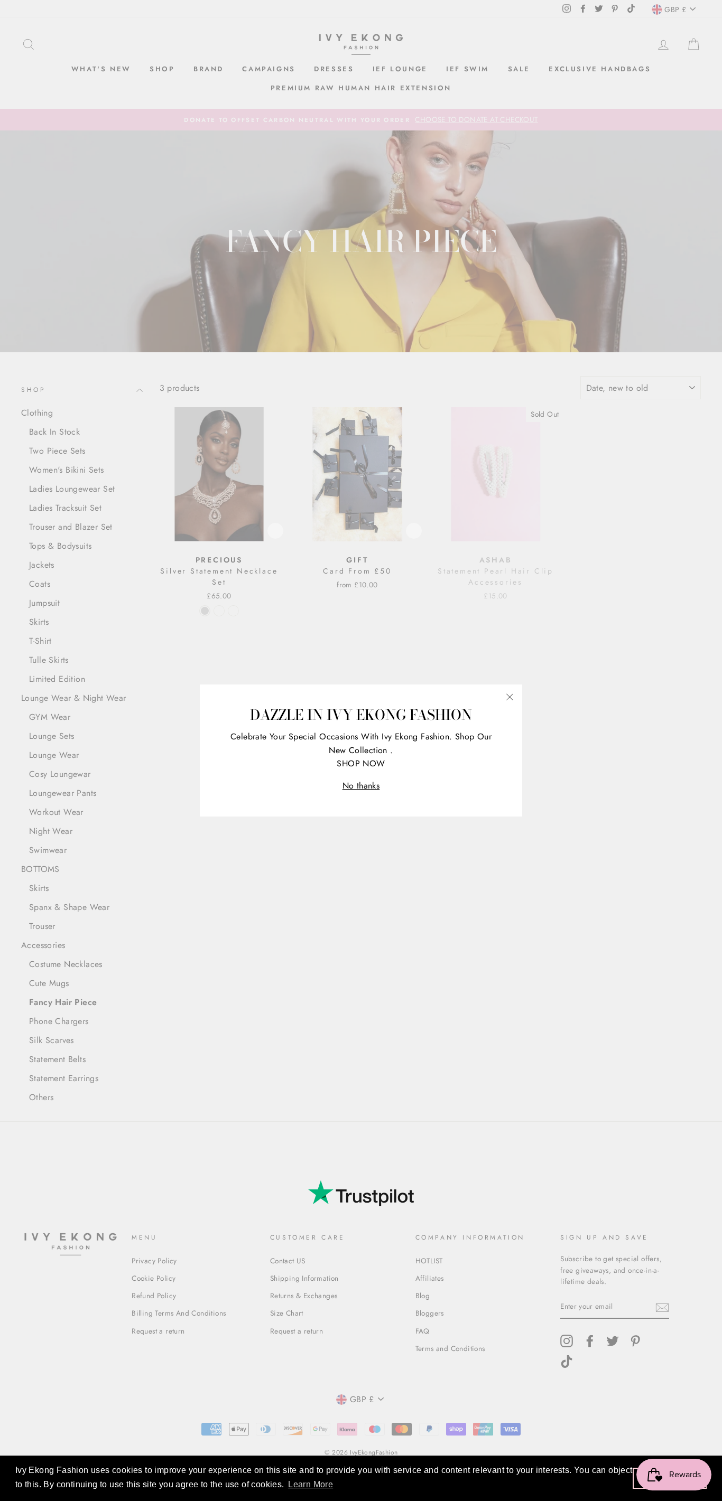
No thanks (361, 786)
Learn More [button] (310, 1484)
